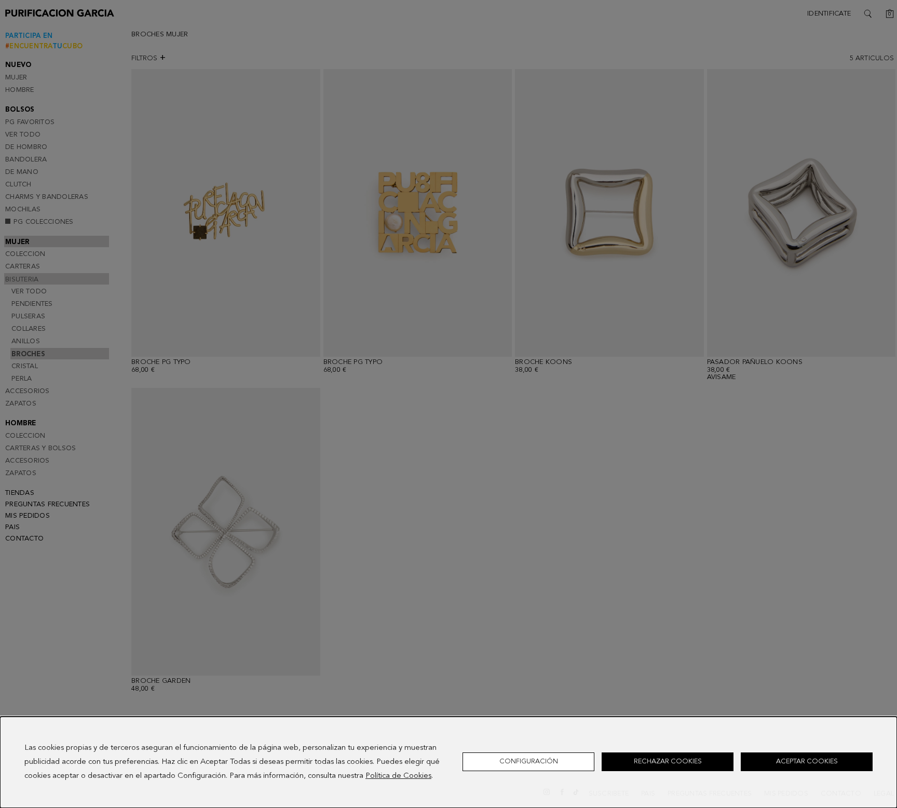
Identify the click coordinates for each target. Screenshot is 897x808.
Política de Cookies (398, 776)
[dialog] (448, 762)
